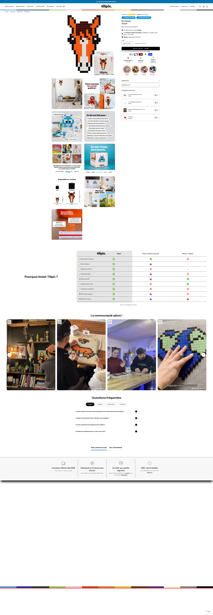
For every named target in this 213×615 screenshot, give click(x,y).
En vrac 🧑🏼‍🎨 (117, 530)
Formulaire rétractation (144, 511)
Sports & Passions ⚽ (120, 508)
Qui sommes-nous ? (142, 489)
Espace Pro (140, 492)
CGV (137, 508)
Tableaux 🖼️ (118, 535)
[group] (106, 1)
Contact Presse (141, 514)
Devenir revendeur (142, 495)
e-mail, (127, 473)
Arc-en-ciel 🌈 (118, 524)
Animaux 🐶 (20, 11)
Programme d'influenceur (144, 497)
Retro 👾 (116, 492)
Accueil (6, 11)
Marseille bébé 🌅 (119, 514)
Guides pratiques (102, 497)
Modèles (99, 503)
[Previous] (5, 1)
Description (125, 80)
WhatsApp (124, 475)
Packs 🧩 (117, 532)
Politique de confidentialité (144, 503)
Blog (137, 500)
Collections (12, 11)
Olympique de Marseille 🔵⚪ (123, 543)
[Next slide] (204, 355)
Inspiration (100, 500)
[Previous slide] (9, 355)
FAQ (98, 495)
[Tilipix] (106, 6)
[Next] (207, 1)
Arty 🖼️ (116, 495)
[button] (192, 6)
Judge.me (149, 472)
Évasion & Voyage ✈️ (120, 511)
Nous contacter (102, 489)
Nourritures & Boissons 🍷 (122, 503)
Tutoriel (99, 492)
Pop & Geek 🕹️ (118, 497)
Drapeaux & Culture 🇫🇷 (121, 521)
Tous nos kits (118, 540)
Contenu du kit (126, 85)
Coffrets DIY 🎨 (119, 538)
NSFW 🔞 (117, 527)
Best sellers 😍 (118, 489)
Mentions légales (141, 505)
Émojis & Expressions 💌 (121, 500)
